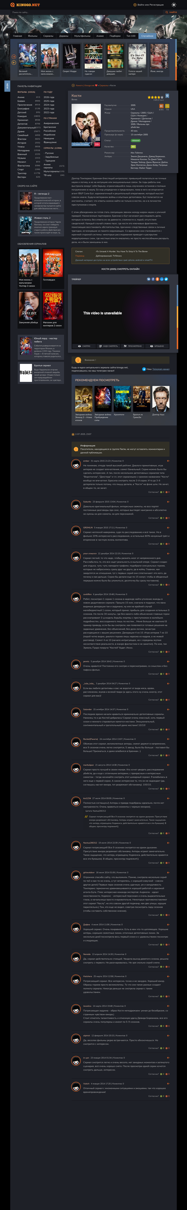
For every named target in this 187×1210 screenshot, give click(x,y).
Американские (51, 123)
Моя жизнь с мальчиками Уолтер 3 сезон (27, 282)
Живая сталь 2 (42, 218)
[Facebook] (153, 279)
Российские (50, 130)
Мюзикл (22, 161)
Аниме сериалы (48, 166)
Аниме (100, 36)
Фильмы (32, 36)
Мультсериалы (51, 171)
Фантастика (24, 165)
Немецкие (49, 138)
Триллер (22, 173)
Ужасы (21, 146)
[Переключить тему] (174, 5)
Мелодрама (24, 150)
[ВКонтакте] (148, 279)
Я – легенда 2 (41, 193)
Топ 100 (131, 36)
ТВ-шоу (47, 175)
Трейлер (76, 279)
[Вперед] (14, 57)
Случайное (147, 36)
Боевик (21, 101)
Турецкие (50, 160)
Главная (17, 36)
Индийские (49, 134)
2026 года (49, 97)
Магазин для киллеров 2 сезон (52, 324)
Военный (22, 154)
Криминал (23, 120)
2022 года (49, 112)
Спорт (21, 169)
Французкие (50, 142)
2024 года (49, 104)
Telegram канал (160, 369)
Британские (50, 127)
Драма (21, 131)
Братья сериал (42, 365)
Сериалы (48, 36)
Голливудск (49, 279)
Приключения (25, 104)
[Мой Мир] (162, 279)
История (22, 142)
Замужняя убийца (28, 322)
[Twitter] (166, 279)
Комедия (22, 116)
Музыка (22, 158)
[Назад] (14, 62)
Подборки (115, 36)
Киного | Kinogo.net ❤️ (86, 85)
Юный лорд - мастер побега (45, 340)
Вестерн (22, 177)
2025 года (49, 101)
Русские (49, 153)
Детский (22, 112)
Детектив (22, 123)
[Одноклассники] (157, 279)
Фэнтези (22, 139)
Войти (141, 4)
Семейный (23, 135)
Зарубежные (52, 156)
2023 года (49, 108)
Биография (23, 108)
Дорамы (63, 36)
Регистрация (157, 4)
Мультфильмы (82, 36)
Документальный (27, 127)
